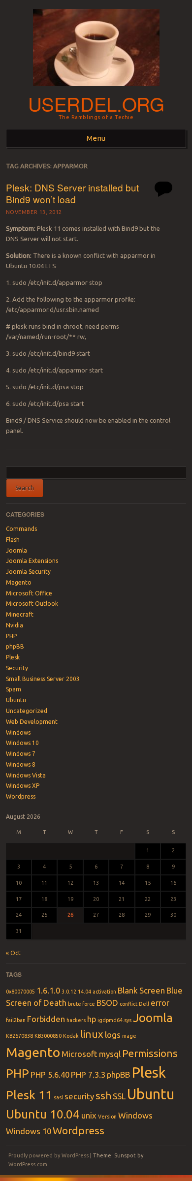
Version (107, 1116)
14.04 (84, 992)
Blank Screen (141, 990)
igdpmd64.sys (114, 1020)
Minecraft (19, 614)
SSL (119, 1096)
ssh (103, 1095)
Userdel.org (96, 103)
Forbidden (46, 1019)
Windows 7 (20, 753)
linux (91, 1034)
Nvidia (14, 625)
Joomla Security (28, 571)
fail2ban (16, 1020)
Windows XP (22, 785)
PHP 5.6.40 (50, 1074)
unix (88, 1115)
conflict (128, 1004)
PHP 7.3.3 (88, 1074)
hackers (76, 1020)
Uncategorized (26, 711)
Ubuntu (16, 700)
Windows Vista (26, 775)
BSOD (107, 1002)
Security (17, 668)
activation (104, 992)
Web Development (32, 721)
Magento (19, 582)
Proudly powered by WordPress (48, 1155)
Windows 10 (22, 743)
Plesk (13, 657)
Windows (18, 732)
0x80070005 (20, 992)
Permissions (150, 1053)
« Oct (13, 953)
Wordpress (20, 796)
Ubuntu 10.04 (43, 1114)
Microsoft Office (29, 593)
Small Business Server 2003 (43, 679)
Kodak (71, 1036)
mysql (110, 1053)
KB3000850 (48, 1036)
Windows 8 (20, 764)
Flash (13, 539)
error (160, 1002)
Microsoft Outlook (32, 603)
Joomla (16, 550)
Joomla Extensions (32, 561)
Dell (144, 1004)
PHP (11, 636)
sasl (58, 1097)
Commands (21, 529)
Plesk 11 (29, 1095)
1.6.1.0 (48, 990)
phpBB (15, 646)
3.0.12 (69, 992)
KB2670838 (19, 1036)
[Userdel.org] (96, 89)
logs (113, 1034)
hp (91, 1019)
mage (129, 1036)
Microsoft (79, 1053)
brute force (81, 1004)
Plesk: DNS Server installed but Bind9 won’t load (72, 193)
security (79, 1096)
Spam (13, 689)
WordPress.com (27, 1164)
